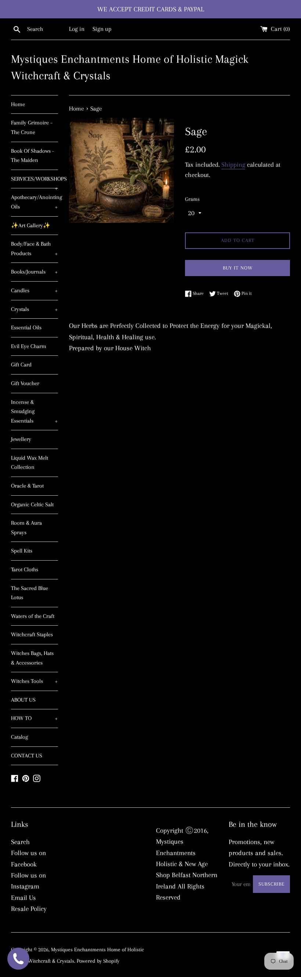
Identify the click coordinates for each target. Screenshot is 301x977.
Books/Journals (34, 271)
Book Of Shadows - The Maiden (32, 156)
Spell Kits (21, 550)
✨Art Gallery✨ (30, 225)
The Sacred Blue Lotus (29, 593)
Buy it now (238, 268)
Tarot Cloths (24, 569)
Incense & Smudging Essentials (34, 411)
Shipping (233, 164)
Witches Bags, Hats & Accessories (32, 658)
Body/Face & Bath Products (34, 248)
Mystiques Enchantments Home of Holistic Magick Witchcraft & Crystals (129, 67)
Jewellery (21, 439)
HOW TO (34, 718)
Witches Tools (34, 681)
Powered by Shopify (98, 961)
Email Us (23, 897)
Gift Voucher (25, 383)
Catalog (19, 737)
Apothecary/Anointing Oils (34, 202)
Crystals (34, 309)
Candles (34, 290)
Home (18, 104)
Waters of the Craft (32, 616)
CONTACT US (26, 755)
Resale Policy (29, 908)
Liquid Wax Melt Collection (29, 463)
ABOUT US (23, 699)
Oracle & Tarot (27, 485)
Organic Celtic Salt (32, 504)
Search (20, 842)
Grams (192, 199)
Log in (76, 28)
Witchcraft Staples (32, 634)
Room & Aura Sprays (26, 528)
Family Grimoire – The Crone (32, 127)
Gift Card (21, 364)
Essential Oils (26, 327)
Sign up (102, 28)
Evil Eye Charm (28, 346)
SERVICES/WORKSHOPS (34, 182)
